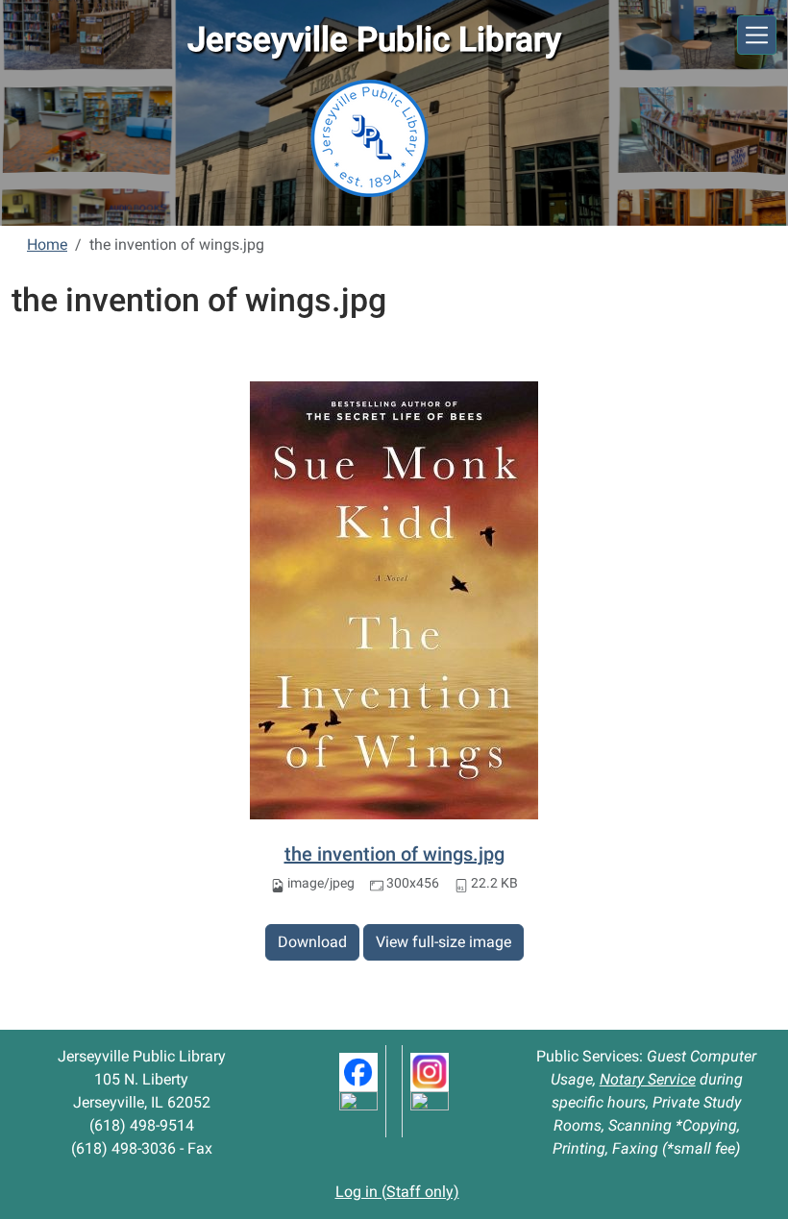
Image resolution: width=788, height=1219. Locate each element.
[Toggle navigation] (756, 35)
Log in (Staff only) (397, 1191)
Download (312, 942)
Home (47, 244)
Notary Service (648, 1079)
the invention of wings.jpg (394, 853)
